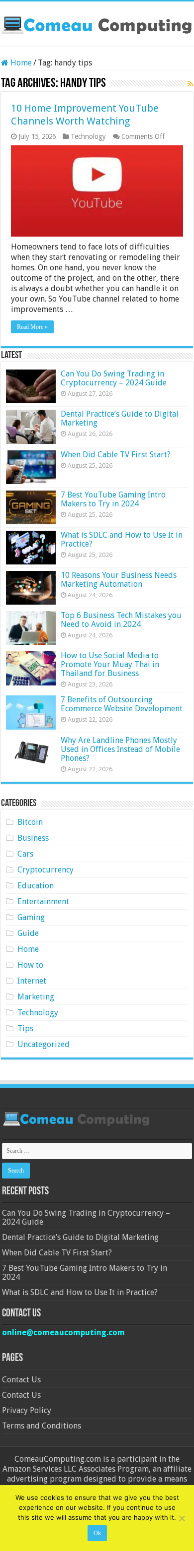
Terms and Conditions (41, 1425)
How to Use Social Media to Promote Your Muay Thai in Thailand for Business (110, 664)
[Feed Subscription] (190, 84)
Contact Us (21, 1379)
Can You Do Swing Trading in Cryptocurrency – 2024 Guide (114, 378)
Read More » (32, 326)
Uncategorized (43, 1044)
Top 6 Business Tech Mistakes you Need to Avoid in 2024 (121, 620)
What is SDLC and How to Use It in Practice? (122, 539)
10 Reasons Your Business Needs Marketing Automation (119, 579)
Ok (97, 1533)
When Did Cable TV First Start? (116, 454)
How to (30, 965)
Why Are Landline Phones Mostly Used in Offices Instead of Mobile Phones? (120, 749)
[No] (182, 1518)
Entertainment (43, 901)
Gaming (31, 917)
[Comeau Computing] (97, 23)
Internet (31, 981)
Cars (25, 854)
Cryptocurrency (45, 869)
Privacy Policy (26, 1410)
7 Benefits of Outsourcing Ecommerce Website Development (122, 704)
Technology (88, 136)
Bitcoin (30, 822)
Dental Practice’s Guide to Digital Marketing (120, 418)
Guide (28, 933)
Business (33, 838)
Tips (25, 1028)
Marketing (35, 996)
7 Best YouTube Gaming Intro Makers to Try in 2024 (113, 499)
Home (20, 62)
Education (35, 885)
